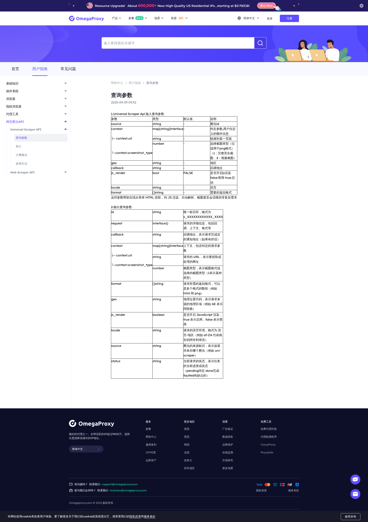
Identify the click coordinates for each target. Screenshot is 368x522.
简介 (18, 146)
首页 (15, 69)
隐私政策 (261, 490)
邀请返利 (151, 444)
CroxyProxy (268, 444)
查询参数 (21, 138)
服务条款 (293, 490)
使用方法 (21, 163)
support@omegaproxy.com (120, 484)
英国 (186, 436)
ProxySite (267, 452)
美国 (186, 429)
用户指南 (40, 69)
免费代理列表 (269, 429)
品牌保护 (227, 444)
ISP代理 (151, 452)
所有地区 (189, 468)
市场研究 (227, 460)
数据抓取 (227, 436)
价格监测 (227, 452)
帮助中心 (151, 436)
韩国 (186, 444)
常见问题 (68, 69)
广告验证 (227, 429)
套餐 (148, 429)
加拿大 (188, 460)
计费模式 (21, 155)
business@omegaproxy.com (128, 490)
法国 (186, 452)
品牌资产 (151, 460)
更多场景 (227, 468)
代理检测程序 (269, 436)
